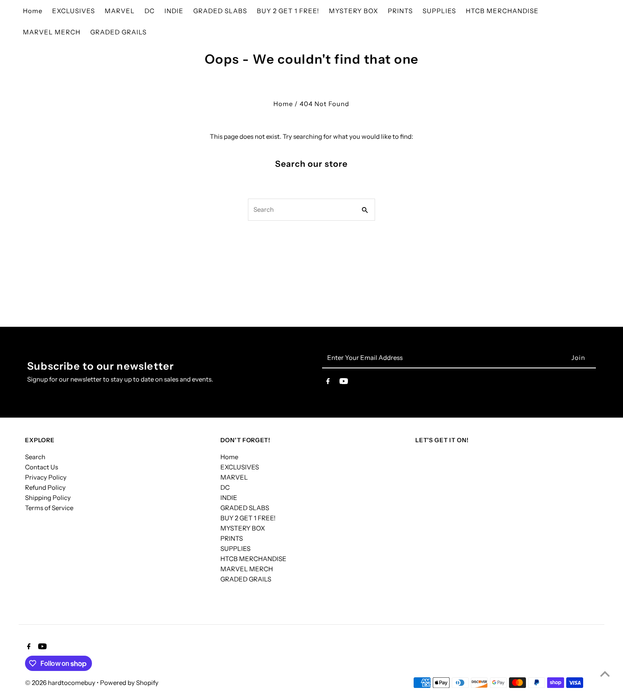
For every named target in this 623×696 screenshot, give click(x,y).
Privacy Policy (46, 477)
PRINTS (231, 538)
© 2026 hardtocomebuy (61, 683)
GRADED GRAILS (245, 579)
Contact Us (41, 467)
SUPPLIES (235, 548)
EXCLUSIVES (239, 467)
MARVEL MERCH (246, 569)
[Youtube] (343, 383)
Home (283, 104)
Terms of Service (49, 508)
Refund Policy (45, 487)
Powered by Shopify (129, 683)
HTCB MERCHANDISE (253, 559)
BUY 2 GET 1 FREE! (247, 518)
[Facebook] (328, 383)
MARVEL (234, 477)
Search (35, 457)
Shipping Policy (48, 498)
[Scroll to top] (605, 673)
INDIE (228, 498)
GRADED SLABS (244, 508)
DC (225, 487)
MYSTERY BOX (242, 528)
